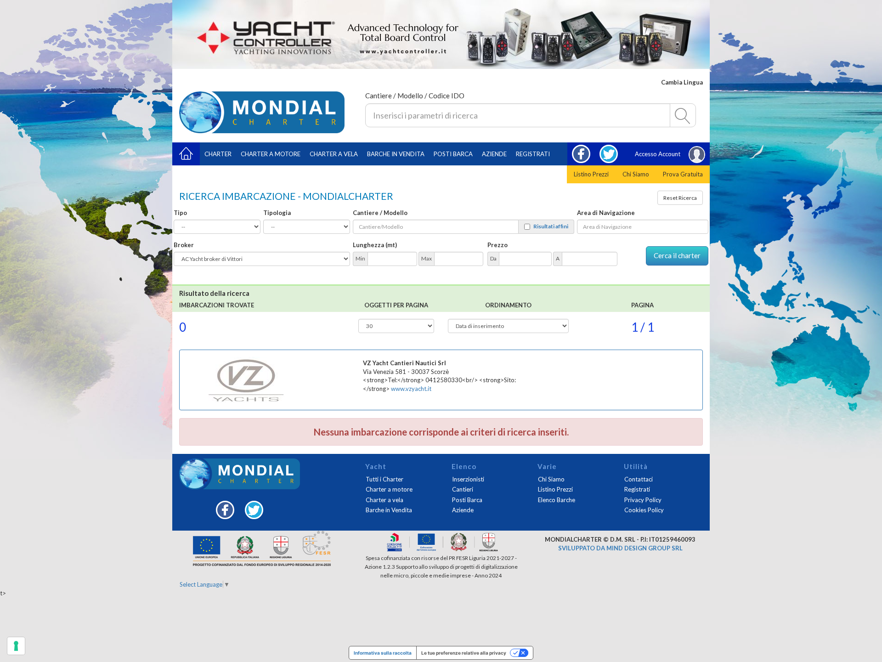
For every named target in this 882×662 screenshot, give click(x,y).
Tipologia (277, 212)
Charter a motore (270, 154)
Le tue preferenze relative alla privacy (463, 653)
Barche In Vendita (395, 154)
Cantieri (462, 489)
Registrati (533, 154)
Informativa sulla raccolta (383, 653)
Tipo (180, 212)
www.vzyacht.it (411, 388)
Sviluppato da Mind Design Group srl (620, 548)
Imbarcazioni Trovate (216, 305)
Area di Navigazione (606, 212)
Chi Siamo (635, 174)
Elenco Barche (556, 500)
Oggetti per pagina (396, 305)
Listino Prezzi (591, 174)
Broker (184, 245)
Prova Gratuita (683, 174)
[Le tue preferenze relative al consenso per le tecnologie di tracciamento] (16, 646)
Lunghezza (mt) (375, 245)
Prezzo (497, 245)
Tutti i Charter (384, 479)
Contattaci (638, 479)
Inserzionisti (468, 479)
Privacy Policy (643, 500)
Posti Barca (453, 154)
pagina (642, 305)
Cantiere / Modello (380, 212)
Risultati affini (550, 227)
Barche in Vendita (389, 510)
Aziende (494, 154)
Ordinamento (508, 305)
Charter (218, 154)
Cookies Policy (644, 510)
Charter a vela (334, 154)
